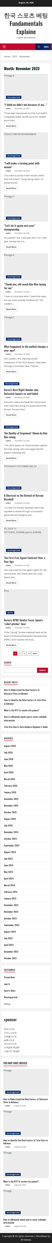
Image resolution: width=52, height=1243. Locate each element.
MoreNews (41, 1236)
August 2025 (10, 819)
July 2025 (8, 825)
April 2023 (9, 945)
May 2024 (8, 872)
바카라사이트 (10, 1043)
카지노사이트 (10, 1032)
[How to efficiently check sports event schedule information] (26, 1202)
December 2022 (11, 951)
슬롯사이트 (9, 1040)
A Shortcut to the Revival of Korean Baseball (26, 478)
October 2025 (10, 812)
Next (35, 653)
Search (7, 662)
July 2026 (8, 752)
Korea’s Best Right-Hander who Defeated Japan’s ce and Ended (21, 392)
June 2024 (8, 865)
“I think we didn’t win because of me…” (26, 87)
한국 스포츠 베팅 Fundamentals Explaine (26, 23)
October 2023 (10, 918)
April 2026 (9, 772)
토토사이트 (9, 1029)
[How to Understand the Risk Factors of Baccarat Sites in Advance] (26, 1082)
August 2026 (10, 746)
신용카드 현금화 (11, 1051)
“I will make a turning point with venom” (26, 145)
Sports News (9, 990)
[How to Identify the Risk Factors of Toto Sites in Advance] (26, 1123)
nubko (8, 108)
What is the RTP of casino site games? (21, 710)
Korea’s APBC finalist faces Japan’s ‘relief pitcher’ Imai (26, 602)
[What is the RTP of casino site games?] (26, 1164)
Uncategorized (13, 97)
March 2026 (9, 779)
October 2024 (10, 838)
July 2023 (8, 938)
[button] (4, 47)
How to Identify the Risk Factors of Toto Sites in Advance (25, 1142)
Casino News (9, 977)
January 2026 (10, 792)
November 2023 (11, 911)
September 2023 (11, 925)
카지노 (7, 1003)
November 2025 (11, 805)
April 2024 (9, 878)
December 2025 (11, 799)
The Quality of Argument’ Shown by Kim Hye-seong (25, 435)
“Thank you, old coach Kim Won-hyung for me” (26, 266)
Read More (12, 126)
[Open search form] (32, 46)
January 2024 (10, 898)
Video (46, 46)
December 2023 (11, 905)
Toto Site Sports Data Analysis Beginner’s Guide (26, 727)
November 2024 (11, 832)
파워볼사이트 (10, 1036)
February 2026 (10, 785)
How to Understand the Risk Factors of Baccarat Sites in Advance (25, 1101)
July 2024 (8, 858)
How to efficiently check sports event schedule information (24, 1221)
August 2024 (10, 852)
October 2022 (10, 958)
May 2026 (8, 765)
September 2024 (11, 845)
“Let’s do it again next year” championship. (26, 208)
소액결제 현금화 (11, 1047)
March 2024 (9, 885)
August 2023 (10, 931)
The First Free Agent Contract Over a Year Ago (26, 540)
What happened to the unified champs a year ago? (26, 329)
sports (10, 612)
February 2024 (10, 892)
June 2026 (8, 759)
